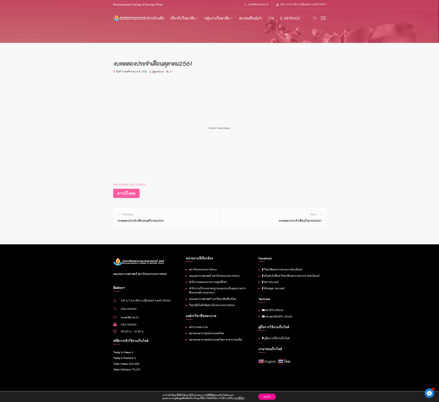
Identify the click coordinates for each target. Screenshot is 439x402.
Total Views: (121, 363)
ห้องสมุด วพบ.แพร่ (274, 288)
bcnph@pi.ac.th (130, 317)
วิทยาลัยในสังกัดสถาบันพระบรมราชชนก (212, 305)
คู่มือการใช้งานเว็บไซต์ (276, 338)
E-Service (290, 18)
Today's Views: (122, 352)
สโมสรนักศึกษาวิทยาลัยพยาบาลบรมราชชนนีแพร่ (291, 275)
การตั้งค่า (239, 398)
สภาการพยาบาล (198, 327)
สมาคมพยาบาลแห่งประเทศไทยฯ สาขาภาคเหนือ (215, 339)
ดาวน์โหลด (126, 193)
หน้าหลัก (157, 18)
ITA (271, 18)
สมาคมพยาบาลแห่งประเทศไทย (206, 333)
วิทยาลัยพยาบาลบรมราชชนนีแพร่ (282, 269)
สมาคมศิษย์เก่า (250, 18)
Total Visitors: (122, 369)
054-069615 (129, 309)
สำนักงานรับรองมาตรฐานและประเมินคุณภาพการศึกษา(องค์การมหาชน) (217, 290)
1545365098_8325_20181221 (129, 184)
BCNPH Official (274, 310)
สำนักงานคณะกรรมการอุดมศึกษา (208, 282)
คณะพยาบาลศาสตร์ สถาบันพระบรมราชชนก (214, 275)
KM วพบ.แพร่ (271, 282)
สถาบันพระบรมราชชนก (203, 269)
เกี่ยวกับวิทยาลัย (182, 18)
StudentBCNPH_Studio (278, 316)
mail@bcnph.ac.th (258, 4)
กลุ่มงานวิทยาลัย (217, 18)
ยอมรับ (267, 396)
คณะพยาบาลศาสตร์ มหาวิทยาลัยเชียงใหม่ (212, 299)
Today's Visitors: (123, 358)
